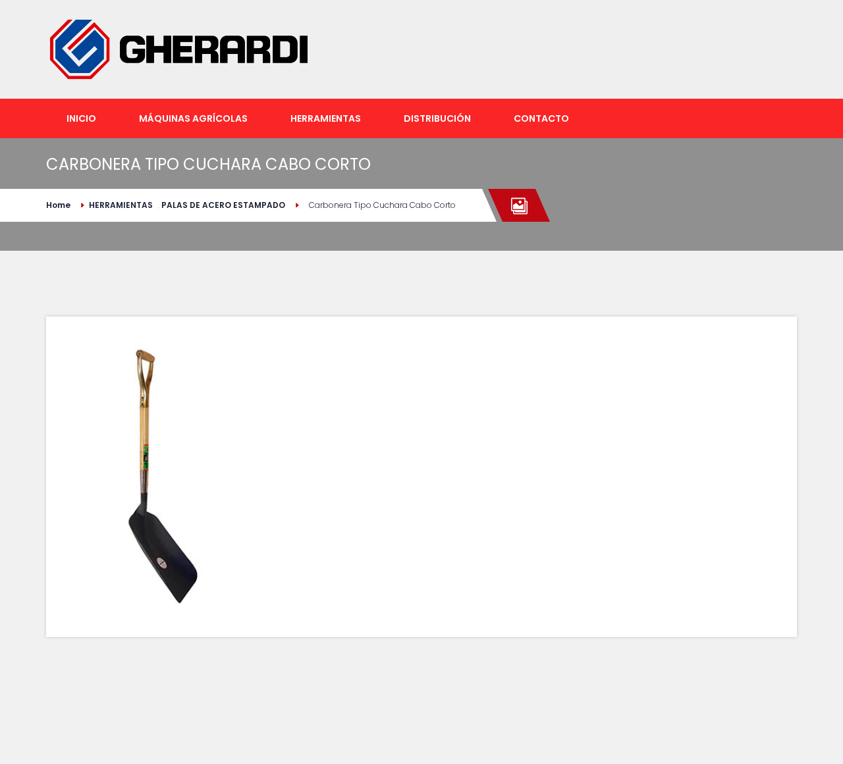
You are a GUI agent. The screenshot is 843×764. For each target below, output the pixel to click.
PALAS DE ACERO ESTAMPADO (223, 205)
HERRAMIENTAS (121, 205)
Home (58, 205)
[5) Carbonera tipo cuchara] (162, 476)
